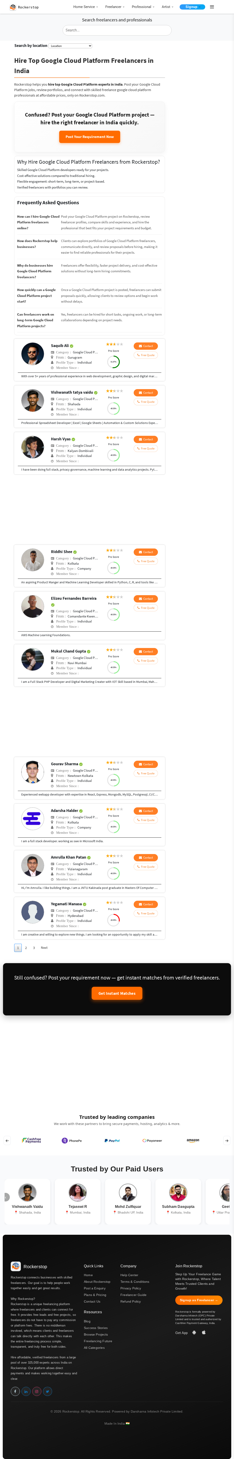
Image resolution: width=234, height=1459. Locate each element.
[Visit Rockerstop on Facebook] (15, 1391)
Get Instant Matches (117, 993)
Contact (147, 346)
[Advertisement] (89, 511)
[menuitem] (85, 7)
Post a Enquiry (95, 1288)
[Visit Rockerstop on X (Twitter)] (47, 1391)
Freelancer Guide (133, 1295)
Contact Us (92, 1301)
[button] (210, 7)
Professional (141, 7)
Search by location (30, 45)
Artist (166, 7)
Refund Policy (130, 1301)
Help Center (129, 1275)
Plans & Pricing (95, 1295)
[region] (117, 1140)
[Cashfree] (31, 1141)
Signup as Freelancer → (199, 1300)
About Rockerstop (97, 1281)
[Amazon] (192, 1141)
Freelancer (113, 7)
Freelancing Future (98, 1341)
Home (88, 1275)
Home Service (84, 7)
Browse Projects (96, 1334)
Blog (87, 1321)
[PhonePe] (71, 1141)
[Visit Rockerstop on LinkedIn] (26, 1391)
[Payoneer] (152, 1141)
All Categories (94, 1347)
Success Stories (96, 1328)
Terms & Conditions (134, 1281)
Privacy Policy (130, 1288)
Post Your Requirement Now (90, 136)
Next (44, 947)
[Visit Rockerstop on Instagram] (36, 1391)
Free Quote (147, 355)
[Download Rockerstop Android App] (194, 1333)
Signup (191, 7)
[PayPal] (112, 1141)
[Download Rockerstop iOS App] (204, 1333)
